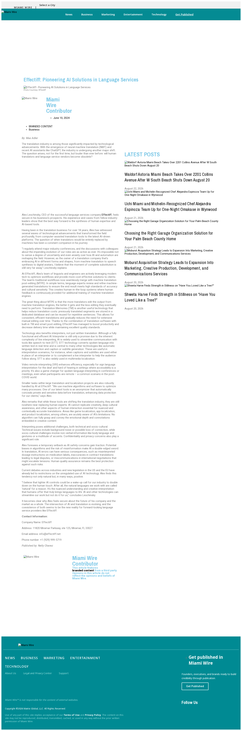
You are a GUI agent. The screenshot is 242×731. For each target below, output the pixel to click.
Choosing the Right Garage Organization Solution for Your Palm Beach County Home (169, 235)
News (68, 14)
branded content (83, 570)
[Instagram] (196, 708)
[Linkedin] (205, 708)
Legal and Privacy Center (37, 673)
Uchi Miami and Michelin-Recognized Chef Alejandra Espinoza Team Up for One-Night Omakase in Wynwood (171, 206)
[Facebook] (186, 708)
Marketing (108, 14)
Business (87, 14)
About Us (10, 673)
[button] (48, 5)
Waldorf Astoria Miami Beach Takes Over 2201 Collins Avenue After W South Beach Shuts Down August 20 (169, 177)
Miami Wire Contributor (85, 560)
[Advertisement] (121, 47)
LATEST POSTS (142, 154)
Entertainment (133, 14)
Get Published (184, 14)
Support (63, 673)
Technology (159, 14)
